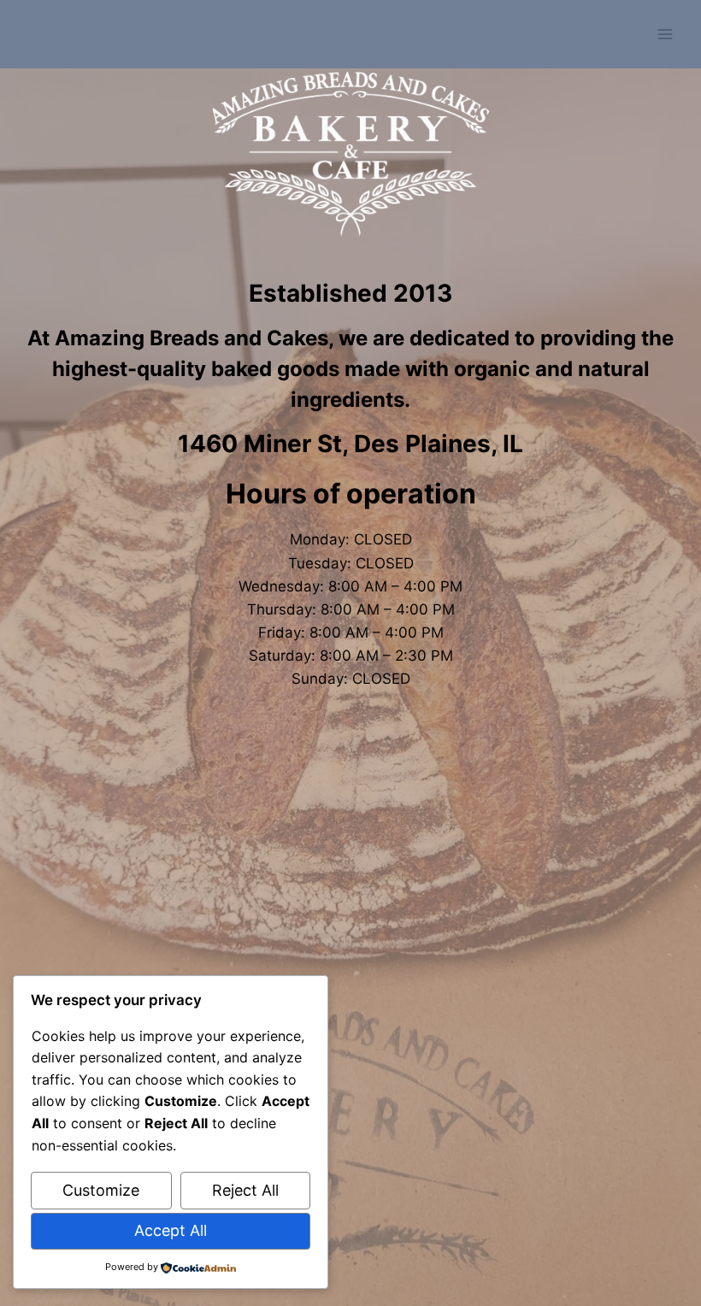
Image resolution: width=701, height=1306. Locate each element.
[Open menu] (664, 34)
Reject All (245, 1190)
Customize (100, 1190)
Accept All (170, 1230)
